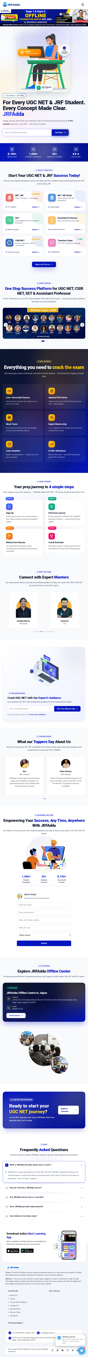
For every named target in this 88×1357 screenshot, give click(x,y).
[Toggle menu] (82, 4)
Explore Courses (64, 1110)
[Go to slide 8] (46, 631)
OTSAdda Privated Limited (31, 1349)
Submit (44, 943)
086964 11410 (17, 1008)
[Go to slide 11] (52, 631)
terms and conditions (38, 714)
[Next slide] (85, 18)
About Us (13, 1295)
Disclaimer (14, 1316)
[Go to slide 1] (43, 341)
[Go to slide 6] (43, 631)
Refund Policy (15, 1309)
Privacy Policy (15, 1312)
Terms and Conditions (18, 1302)
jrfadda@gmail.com (48, 1333)
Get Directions (14, 1015)
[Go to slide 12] (54, 631)
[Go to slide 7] (44, 631)
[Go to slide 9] (48, 631)
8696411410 (30, 1333)
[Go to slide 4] (39, 631)
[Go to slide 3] (37, 631)
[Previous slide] (3, 18)
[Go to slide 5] (41, 631)
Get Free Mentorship (66, 709)
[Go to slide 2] (46, 341)
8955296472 (19, 1333)
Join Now (59, 132)
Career (12, 1299)
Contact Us (14, 1306)
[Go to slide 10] (50, 631)
